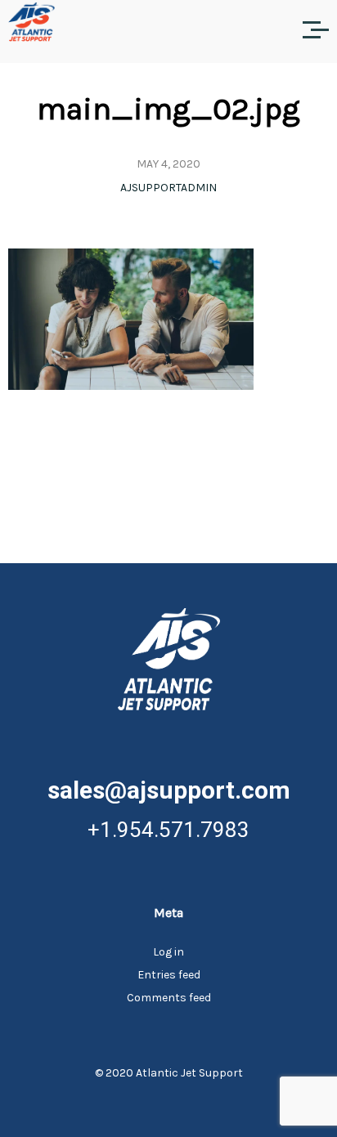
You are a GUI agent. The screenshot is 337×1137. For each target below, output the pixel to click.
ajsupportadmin (168, 188)
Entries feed (168, 975)
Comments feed (169, 998)
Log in (168, 952)
